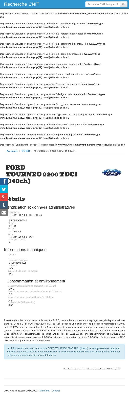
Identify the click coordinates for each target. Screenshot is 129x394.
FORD (26, 151)
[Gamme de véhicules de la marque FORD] (112, 172)
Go (123, 4)
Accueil (12, 151)
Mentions (44, 390)
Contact (56, 390)
